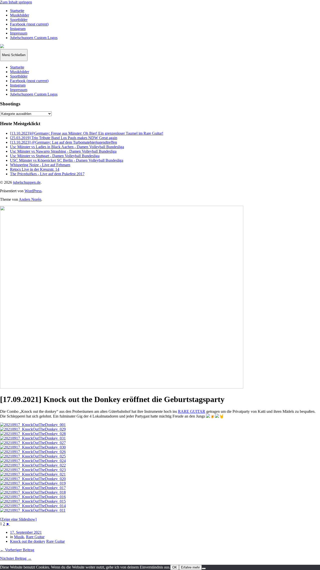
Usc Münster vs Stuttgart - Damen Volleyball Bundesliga (55, 156)
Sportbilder (19, 20)
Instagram (18, 29)
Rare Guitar (35, 537)
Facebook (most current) (29, 24)
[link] (191, 411)
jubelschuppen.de (26, 182)
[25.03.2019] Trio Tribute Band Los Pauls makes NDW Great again (63, 138)
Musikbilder (19, 15)
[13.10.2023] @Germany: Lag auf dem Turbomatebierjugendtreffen (63, 142)
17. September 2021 (26, 532)
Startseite (17, 11)
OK (174, 567)
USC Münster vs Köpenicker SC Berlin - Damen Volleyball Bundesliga (66, 160)
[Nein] (204, 568)
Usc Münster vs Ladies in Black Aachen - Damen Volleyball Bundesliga (67, 147)
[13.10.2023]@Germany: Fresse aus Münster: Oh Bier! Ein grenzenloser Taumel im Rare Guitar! (86, 133)
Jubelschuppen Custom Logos (34, 38)
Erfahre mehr (190, 567)
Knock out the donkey (27, 541)
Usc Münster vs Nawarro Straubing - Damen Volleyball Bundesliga (63, 151)
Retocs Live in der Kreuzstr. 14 (34, 169)
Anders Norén (30, 199)
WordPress (33, 191)
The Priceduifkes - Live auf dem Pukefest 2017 (47, 174)
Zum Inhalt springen (16, 2)
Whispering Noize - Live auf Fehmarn (40, 165)
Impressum (18, 33)
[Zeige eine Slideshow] (18, 519)
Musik (19, 537)
